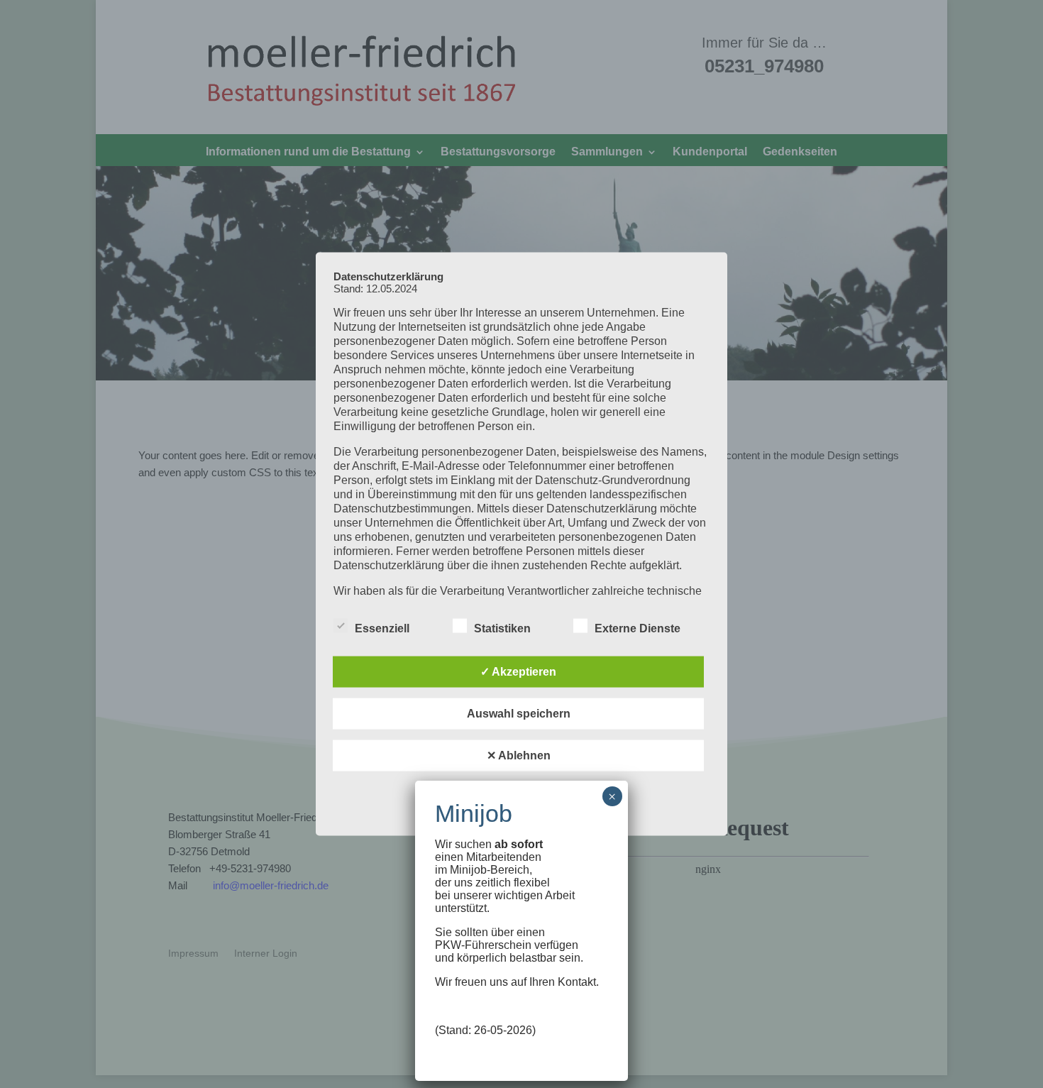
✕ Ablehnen (519, 755)
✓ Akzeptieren (518, 672)
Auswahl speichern (518, 714)
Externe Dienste (637, 628)
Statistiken (502, 628)
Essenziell (382, 628)
